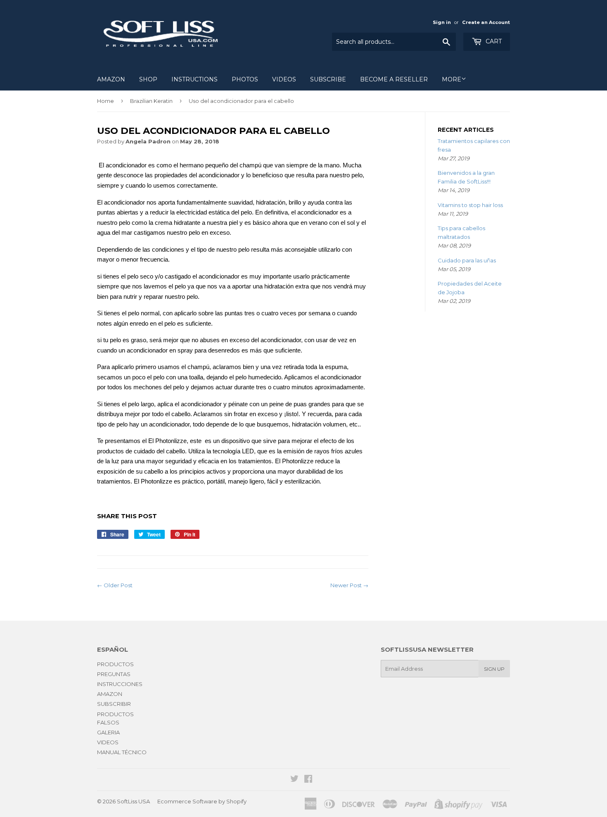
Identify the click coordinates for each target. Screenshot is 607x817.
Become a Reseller (394, 79)
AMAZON (111, 79)
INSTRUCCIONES (119, 684)
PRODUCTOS (115, 664)
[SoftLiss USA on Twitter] (294, 780)
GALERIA (108, 732)
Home (105, 101)
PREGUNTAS (113, 674)
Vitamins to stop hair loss (470, 205)
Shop (148, 79)
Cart (493, 41)
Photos (245, 79)
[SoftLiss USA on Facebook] (308, 780)
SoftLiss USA (133, 801)
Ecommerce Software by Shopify (202, 801)
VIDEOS (108, 742)
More (451, 79)
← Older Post (115, 585)
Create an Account (486, 22)
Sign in (442, 22)
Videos (284, 79)
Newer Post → (349, 585)
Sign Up (494, 669)
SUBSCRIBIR (114, 703)
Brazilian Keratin (151, 101)
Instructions (194, 79)
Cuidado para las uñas (467, 260)
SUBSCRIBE (328, 79)
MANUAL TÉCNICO (122, 752)
